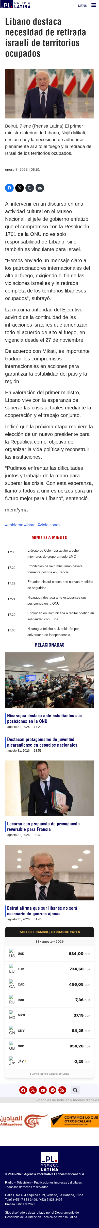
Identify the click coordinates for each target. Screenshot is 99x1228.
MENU (82, 6)
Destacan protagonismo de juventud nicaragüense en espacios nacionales (42, 742)
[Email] (40, 188)
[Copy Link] (29, 188)
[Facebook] (9, 188)
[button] (75, 1090)
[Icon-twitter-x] (33, 1090)
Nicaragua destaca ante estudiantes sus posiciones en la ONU (44, 718)
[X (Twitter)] (19, 188)
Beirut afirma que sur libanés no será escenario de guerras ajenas (42, 911)
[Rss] (62, 1090)
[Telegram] (53, 1090)
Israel (32, 525)
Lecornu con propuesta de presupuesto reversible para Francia (43, 826)
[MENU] (93, 5)
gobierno (15, 525)
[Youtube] (43, 1090)
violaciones (50, 525)
